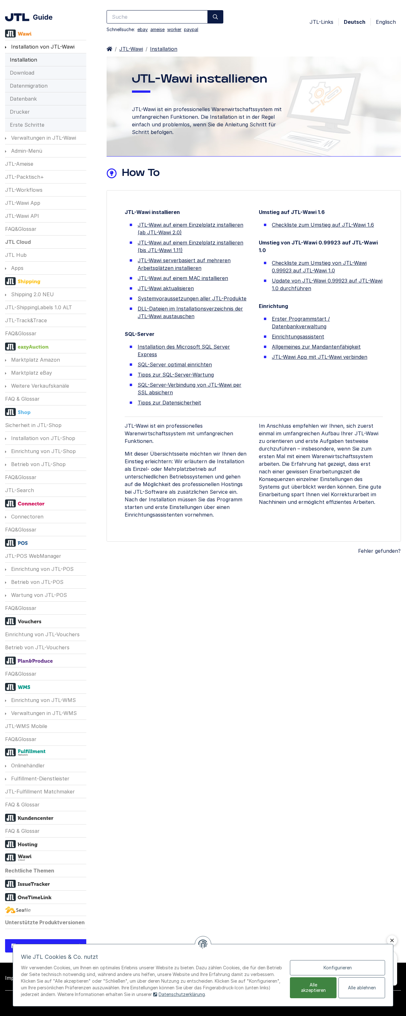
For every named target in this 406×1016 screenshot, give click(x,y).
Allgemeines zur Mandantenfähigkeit (316, 347)
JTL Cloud (18, 242)
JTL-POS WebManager (33, 556)
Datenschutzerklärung (182, 994)
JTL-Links (321, 22)
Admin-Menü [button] (26, 151)
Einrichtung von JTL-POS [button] (42, 569)
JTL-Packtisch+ (24, 177)
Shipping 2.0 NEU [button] (32, 294)
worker (174, 29)
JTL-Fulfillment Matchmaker (40, 791)
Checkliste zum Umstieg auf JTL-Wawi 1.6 (323, 225)
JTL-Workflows (24, 190)
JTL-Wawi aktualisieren (166, 288)
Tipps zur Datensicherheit (169, 402)
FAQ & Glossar (22, 399)
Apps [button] (16, 268)
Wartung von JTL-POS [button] (38, 595)
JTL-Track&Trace (26, 320)
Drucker (20, 112)
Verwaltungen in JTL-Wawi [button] (43, 138)
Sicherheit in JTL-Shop (33, 425)
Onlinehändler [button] (27, 765)
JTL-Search (19, 490)
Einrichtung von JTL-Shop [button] (43, 451)
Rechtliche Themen (29, 870)
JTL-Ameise (19, 164)
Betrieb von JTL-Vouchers (37, 647)
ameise (157, 29)
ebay (142, 29)
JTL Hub (16, 255)
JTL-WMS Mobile (26, 726)
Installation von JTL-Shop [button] (42, 438)
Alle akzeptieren (313, 987)
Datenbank (23, 99)
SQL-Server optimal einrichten (175, 364)
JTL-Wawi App (22, 203)
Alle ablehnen (362, 987)
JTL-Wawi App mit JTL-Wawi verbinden (319, 357)
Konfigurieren (338, 967)
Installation (23, 60)
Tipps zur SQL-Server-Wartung (176, 374)
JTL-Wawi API (22, 216)
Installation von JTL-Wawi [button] (42, 46)
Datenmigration (29, 86)
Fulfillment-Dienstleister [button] (39, 778)
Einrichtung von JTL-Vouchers (42, 634)
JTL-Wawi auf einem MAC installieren (183, 278)
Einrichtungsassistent (298, 336)
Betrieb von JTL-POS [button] (36, 582)
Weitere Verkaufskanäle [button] (39, 386)
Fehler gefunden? (379, 551)
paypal (191, 29)
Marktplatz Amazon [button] (35, 360)
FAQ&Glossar (20, 229)
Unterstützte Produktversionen (45, 922)
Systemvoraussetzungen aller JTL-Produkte (192, 298)
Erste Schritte (27, 125)
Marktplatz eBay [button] (31, 373)
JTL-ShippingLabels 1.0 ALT (38, 307)
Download (22, 73)
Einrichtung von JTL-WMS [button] (43, 700)
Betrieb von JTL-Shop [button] (38, 464)
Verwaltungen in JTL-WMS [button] (43, 713)
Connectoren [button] (26, 516)
